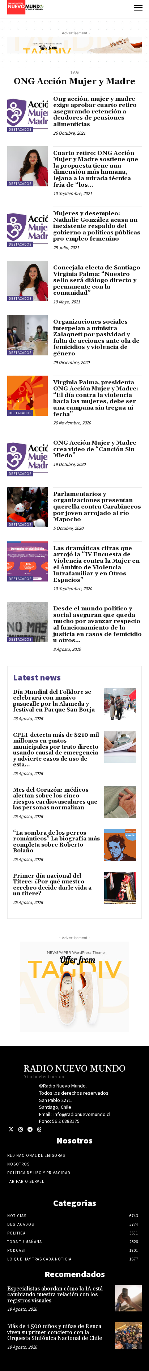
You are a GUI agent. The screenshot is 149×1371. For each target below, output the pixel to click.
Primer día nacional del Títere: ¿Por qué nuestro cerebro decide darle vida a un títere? (52, 885)
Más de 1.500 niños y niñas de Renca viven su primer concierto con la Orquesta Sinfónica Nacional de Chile (54, 1332)
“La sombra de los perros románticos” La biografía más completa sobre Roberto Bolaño (56, 842)
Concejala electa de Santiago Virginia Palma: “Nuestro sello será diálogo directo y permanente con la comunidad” (96, 280)
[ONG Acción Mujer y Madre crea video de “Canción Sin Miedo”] (27, 456)
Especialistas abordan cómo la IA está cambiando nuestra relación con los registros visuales (55, 1294)
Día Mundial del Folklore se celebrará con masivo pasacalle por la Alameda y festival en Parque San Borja (54, 701)
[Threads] (39, 1129)
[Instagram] (20, 1129)
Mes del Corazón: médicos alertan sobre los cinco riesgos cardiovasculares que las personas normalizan (55, 799)
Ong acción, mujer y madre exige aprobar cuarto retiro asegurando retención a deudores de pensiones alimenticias (95, 111)
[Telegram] (30, 1129)
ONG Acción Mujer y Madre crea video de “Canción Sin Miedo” (94, 449)
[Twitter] (11, 1129)
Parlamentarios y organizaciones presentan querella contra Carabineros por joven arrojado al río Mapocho (97, 506)
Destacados (20, 129)
